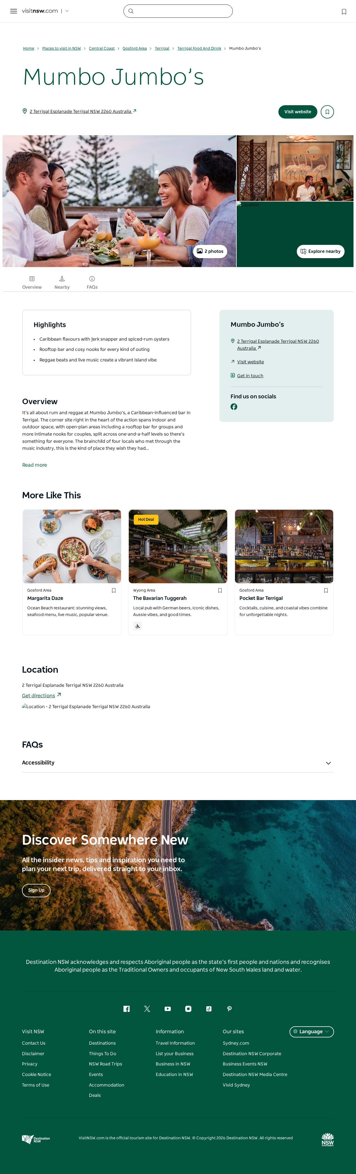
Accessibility (38, 763)
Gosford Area (135, 49)
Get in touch (250, 376)
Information (170, 1031)
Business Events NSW (245, 1064)
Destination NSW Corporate (252, 1054)
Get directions (38, 695)
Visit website (298, 112)
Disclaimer (33, 1054)
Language (311, 1031)
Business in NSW (173, 1064)
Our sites (233, 1031)
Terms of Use (35, 1085)
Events (96, 1074)
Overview (32, 287)
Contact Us (33, 1043)
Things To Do (102, 1054)
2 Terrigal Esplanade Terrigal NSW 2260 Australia (81, 111)
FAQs (92, 287)
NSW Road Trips (105, 1064)
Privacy (30, 1064)
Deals (95, 1095)
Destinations (102, 1043)
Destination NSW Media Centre (255, 1074)
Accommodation (106, 1085)
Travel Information (175, 1043)
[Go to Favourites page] (343, 11)
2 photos (214, 251)
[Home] (40, 11)
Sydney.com (236, 1043)
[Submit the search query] (131, 11)
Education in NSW (174, 1074)
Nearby (62, 287)
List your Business (175, 1054)
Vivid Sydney (236, 1085)
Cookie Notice (36, 1074)
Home (28, 49)
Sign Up (36, 890)
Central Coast (102, 49)
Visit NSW (33, 1031)
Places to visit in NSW (61, 49)
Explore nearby (324, 251)
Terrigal (162, 49)
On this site (102, 1031)
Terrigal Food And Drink (199, 49)
